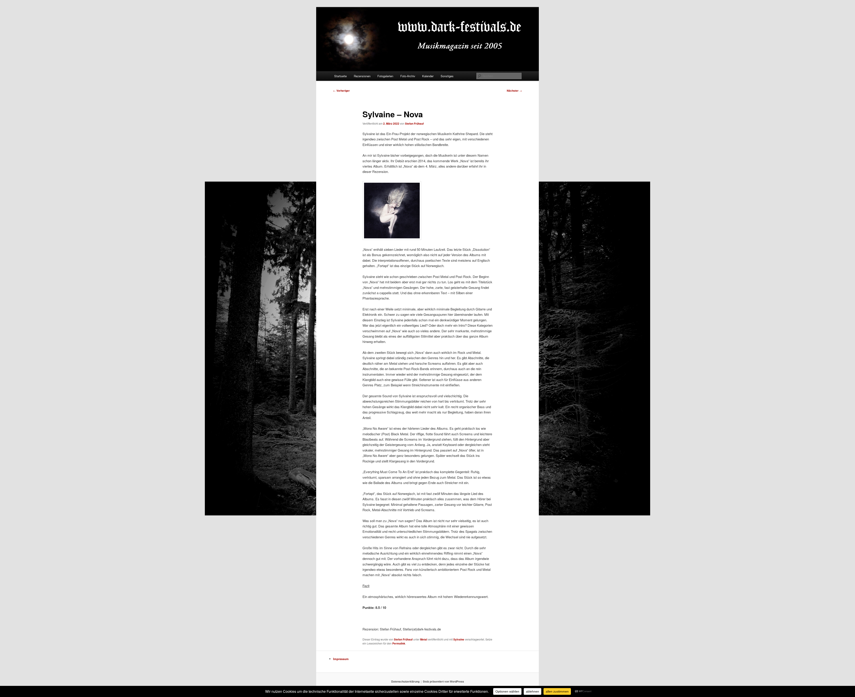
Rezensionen (362, 76)
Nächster (514, 91)
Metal (423, 639)
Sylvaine (458, 639)
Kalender (428, 76)
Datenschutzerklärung (405, 681)
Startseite (340, 76)
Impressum (341, 659)
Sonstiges (447, 76)
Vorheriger (341, 91)
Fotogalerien (385, 76)
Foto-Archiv (407, 76)
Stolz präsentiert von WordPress (443, 681)
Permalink (398, 643)
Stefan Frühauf (414, 124)
